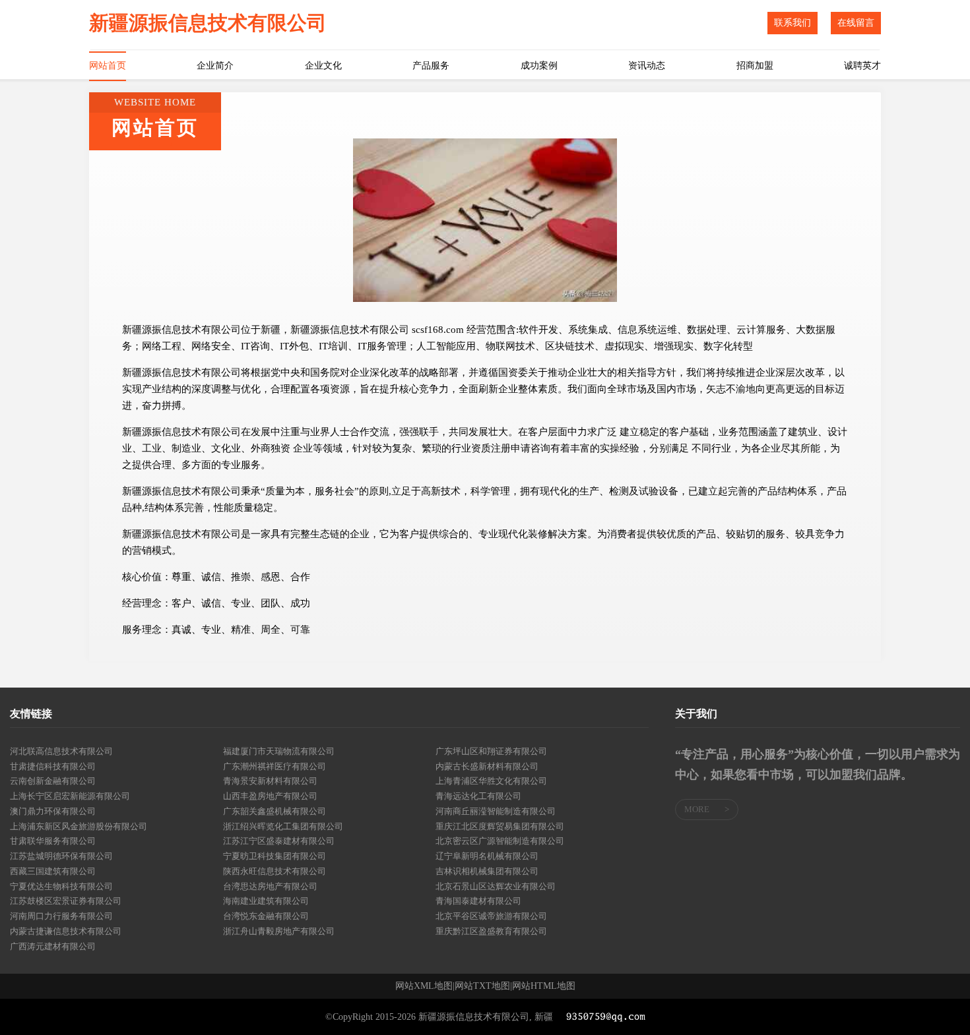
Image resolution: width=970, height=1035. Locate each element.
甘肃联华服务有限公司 (53, 841)
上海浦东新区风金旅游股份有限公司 (78, 826)
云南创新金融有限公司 (53, 781)
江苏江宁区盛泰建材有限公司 (279, 841)
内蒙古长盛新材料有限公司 (487, 766)
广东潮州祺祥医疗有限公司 (274, 766)
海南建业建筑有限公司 (266, 901)
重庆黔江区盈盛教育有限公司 (491, 931)
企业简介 (215, 66)
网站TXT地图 (482, 986)
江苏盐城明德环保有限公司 (61, 856)
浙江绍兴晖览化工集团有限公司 (283, 826)
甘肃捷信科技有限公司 (53, 766)
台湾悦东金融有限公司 (266, 916)
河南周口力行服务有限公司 (61, 916)
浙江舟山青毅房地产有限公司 (279, 931)
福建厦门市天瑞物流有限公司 (279, 751)
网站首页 (107, 66)
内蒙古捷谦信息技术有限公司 (65, 931)
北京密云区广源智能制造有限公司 (500, 841)
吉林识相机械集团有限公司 (487, 871)
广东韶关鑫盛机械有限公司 (274, 811)
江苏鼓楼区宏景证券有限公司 (65, 901)
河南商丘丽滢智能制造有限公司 (496, 811)
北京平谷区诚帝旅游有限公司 (491, 916)
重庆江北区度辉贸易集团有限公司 (500, 826)
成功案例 (539, 66)
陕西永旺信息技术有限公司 (274, 871)
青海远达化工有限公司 (478, 796)
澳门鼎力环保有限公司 (53, 811)
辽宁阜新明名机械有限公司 (487, 856)
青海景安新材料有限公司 (270, 781)
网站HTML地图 (543, 986)
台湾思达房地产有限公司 (270, 886)
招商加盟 (754, 66)
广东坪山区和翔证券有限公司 (491, 751)
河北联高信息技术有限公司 (61, 751)
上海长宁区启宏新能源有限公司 (70, 796)
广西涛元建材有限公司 (53, 946)
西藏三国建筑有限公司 (53, 871)
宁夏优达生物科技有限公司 (61, 886)
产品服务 (430, 66)
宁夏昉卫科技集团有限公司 (274, 856)
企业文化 (323, 66)
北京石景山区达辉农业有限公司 (496, 886)
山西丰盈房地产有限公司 (270, 796)
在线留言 (855, 23)
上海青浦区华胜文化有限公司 (491, 781)
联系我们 (792, 23)
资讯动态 (646, 66)
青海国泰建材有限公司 (478, 901)
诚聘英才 (862, 66)
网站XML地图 (424, 986)
